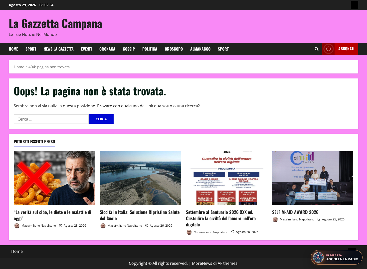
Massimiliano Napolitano (38, 225)
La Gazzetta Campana (55, 23)
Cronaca (107, 49)
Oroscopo (174, 49)
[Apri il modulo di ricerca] (317, 49)
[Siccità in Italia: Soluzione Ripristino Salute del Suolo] (140, 178)
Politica (149, 49)
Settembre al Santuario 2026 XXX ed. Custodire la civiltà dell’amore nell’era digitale (221, 218)
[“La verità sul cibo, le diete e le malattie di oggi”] (54, 178)
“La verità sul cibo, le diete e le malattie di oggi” (52, 215)
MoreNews (202, 263)
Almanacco (200, 49)
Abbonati (346, 49)
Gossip (129, 49)
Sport (30, 49)
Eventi (86, 49)
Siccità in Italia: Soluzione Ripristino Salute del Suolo (140, 215)
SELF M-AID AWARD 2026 (295, 212)
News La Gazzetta (59, 49)
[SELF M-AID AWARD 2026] (312, 178)
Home (13, 49)
